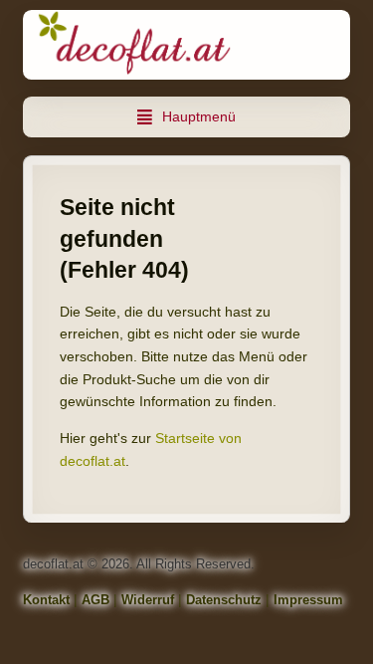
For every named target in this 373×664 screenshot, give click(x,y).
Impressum (308, 599)
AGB (95, 599)
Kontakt (46, 599)
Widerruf (147, 599)
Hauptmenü (198, 116)
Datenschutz (224, 599)
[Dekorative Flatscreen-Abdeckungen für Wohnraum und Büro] (187, 45)
